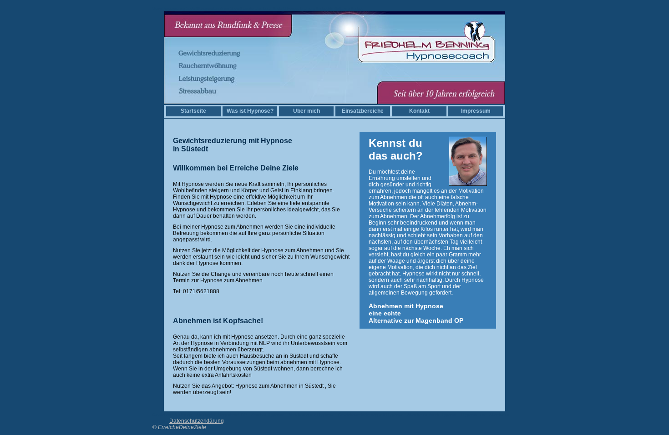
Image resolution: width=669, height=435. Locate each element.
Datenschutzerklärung (196, 421)
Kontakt (419, 111)
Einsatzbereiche (363, 111)
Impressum (476, 111)
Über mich (306, 111)
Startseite (193, 111)
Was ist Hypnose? (250, 111)
